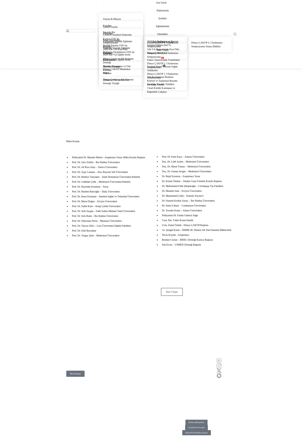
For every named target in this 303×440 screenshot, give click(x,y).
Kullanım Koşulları (196, 422)
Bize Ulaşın (172, 291)
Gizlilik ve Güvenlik (196, 427)
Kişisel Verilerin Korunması (196, 432)
